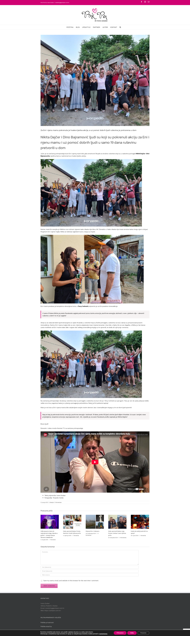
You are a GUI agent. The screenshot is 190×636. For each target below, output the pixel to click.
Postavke (143, 633)
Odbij (132, 633)
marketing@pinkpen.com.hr (62, 2)
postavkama (103, 634)
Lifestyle (51, 502)
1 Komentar (53, 540)
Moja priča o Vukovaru (92, 531)
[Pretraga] (120, 27)
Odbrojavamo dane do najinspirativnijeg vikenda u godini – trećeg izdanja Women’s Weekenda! (49, 534)
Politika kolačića (46, 626)
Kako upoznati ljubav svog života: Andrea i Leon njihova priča (117, 533)
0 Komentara (58, 502)
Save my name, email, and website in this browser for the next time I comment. (71, 580)
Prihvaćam (120, 633)
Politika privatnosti (47, 622)
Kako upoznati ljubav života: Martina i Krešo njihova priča (72, 532)
